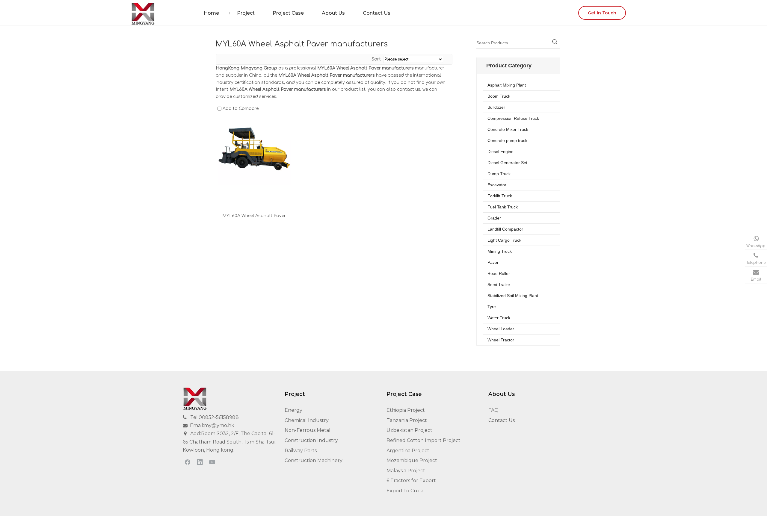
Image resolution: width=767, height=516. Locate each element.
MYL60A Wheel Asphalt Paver (254, 216)
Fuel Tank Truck (502, 207)
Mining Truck (499, 251)
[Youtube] (212, 462)
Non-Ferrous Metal (307, 430)
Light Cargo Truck (504, 240)
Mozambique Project (411, 460)
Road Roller (498, 273)
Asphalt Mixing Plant (506, 85)
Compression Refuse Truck (513, 118)
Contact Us (501, 420)
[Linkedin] (200, 462)
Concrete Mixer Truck (507, 129)
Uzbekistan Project (409, 430)
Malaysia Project (405, 470)
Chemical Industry (307, 420)
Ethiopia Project (405, 410)
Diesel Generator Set (507, 162)
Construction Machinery (313, 460)
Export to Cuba (404, 491)
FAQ (493, 410)
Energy (293, 410)
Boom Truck (498, 96)
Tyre (491, 306)
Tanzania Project (406, 420)
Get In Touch (602, 13)
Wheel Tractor (500, 340)
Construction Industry (311, 440)
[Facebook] (187, 462)
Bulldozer (496, 107)
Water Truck (498, 317)
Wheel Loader (500, 328)
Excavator (496, 184)
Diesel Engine (500, 151)
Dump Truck (499, 173)
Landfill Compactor (505, 229)
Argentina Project (407, 450)
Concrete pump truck (507, 140)
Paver (493, 262)
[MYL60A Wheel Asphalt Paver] (254, 148)
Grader (494, 218)
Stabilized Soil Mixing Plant (512, 295)
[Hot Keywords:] (554, 42)
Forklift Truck (499, 195)
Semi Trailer (498, 284)
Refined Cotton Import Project (423, 440)
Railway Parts (301, 450)
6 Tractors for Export (411, 480)
